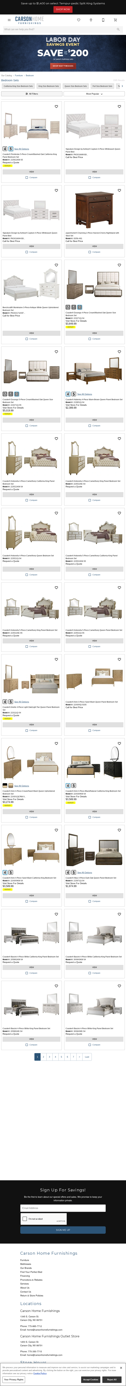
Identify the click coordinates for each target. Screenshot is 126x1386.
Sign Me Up (63, 1230)
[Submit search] (118, 29)
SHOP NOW (63, 9)
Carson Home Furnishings (40, 1311)
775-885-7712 (35, 1326)
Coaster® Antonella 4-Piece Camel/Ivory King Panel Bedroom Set (93, 481)
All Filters (33, 94)
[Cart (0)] (115, 20)
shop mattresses (63, 66)
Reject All (111, 1379)
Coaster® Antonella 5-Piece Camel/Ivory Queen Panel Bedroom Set (94, 630)
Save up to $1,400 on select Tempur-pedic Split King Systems (63, 3)
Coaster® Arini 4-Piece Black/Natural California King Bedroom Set (93, 791)
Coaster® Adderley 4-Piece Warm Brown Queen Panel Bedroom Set (94, 399)
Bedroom (30, 75)
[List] (78, 20)
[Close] (121, 1367)
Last (87, 1057)
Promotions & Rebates (31, 1279)
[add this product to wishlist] (56, 106)
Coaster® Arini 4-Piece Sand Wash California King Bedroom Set (29, 878)
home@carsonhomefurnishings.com (44, 1329)
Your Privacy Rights (13, 1379)
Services (24, 1283)
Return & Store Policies (31, 1295)
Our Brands (26, 1267)
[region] (63, 1374)
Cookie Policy (40, 1373)
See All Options (21, 149)
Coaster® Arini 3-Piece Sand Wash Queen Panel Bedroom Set (92, 702)
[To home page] (29, 20)
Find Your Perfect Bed (31, 1271)
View (31, 172)
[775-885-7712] (103, 20)
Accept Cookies (90, 1379)
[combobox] (94, 93)
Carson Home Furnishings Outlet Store (49, 1336)
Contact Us (25, 1291)
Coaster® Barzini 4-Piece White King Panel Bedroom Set (26, 1028)
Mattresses (25, 1263)
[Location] (91, 20)
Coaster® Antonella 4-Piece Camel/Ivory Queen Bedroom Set (28, 556)
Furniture (19, 75)
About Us (24, 1287)
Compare (33, 177)
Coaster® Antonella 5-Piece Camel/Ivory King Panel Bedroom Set (30, 630)
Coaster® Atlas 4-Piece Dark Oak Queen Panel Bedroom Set (91, 878)
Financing (25, 1275)
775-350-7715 (35, 1351)
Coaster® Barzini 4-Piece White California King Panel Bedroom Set (31, 957)
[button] (9, 20)
